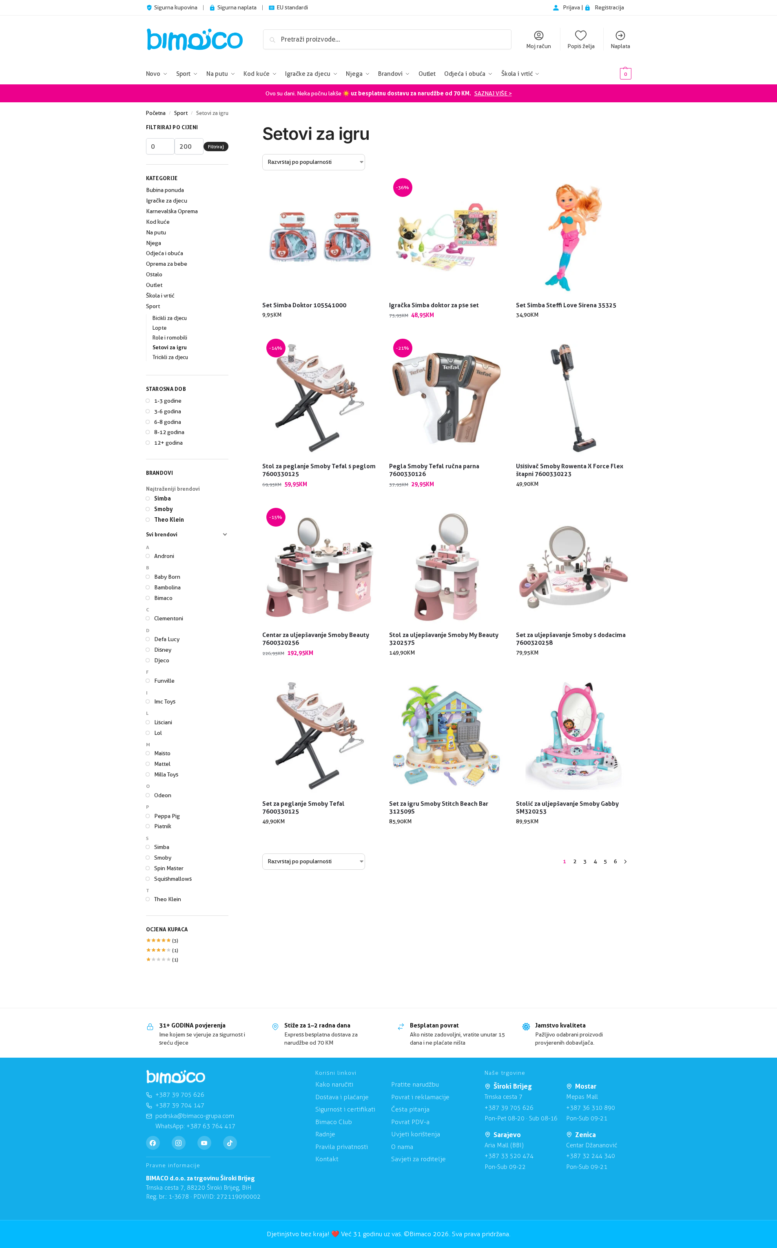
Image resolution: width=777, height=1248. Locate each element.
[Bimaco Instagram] (179, 1143)
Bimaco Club (333, 1122)
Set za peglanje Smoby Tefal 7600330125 (303, 808)
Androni (164, 556)
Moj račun (538, 46)
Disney (162, 649)
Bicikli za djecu (170, 318)
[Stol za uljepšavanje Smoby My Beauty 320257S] (446, 567)
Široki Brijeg (513, 1086)
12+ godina (168, 442)
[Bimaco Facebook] (153, 1143)
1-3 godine (168, 400)
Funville (164, 680)
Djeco (161, 660)
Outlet (154, 285)
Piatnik (162, 826)
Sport (181, 113)
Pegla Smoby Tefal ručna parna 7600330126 (434, 470)
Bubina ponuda (165, 190)
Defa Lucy (166, 639)
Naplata (620, 46)
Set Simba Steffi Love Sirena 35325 (566, 305)
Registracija (609, 7)
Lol (158, 733)
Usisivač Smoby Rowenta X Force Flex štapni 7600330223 (569, 470)
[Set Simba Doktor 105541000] (319, 237)
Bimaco (163, 598)
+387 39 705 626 (509, 1107)
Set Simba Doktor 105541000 (304, 305)
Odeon (162, 795)
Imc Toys (164, 701)
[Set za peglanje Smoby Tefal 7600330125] (319, 736)
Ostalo (154, 274)
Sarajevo (507, 1135)
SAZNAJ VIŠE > (493, 93)
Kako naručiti (334, 1084)
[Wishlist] (365, 192)
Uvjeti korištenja (415, 1134)
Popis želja (581, 46)
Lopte (159, 327)
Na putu (156, 232)
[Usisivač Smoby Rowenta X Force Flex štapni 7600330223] (573, 398)
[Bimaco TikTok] (230, 1143)
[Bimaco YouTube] (204, 1143)
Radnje (325, 1134)
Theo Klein (169, 519)
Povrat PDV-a (410, 1122)
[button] (613, 74)
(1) (162, 950)
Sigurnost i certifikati (345, 1109)
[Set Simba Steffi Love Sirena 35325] (573, 237)
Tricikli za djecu (170, 357)
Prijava (572, 7)
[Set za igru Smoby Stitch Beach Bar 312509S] (446, 736)
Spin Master (169, 868)
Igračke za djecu (166, 200)
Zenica (585, 1135)
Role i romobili (170, 337)
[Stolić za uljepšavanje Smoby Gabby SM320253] (573, 736)
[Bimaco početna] (176, 1077)
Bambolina (167, 587)
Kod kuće (158, 221)
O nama (402, 1147)
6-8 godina (167, 422)
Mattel (162, 764)
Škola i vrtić (160, 295)
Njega (153, 243)
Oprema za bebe (166, 263)
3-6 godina (167, 411)
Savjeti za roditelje (418, 1159)
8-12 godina (169, 432)
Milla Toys (166, 774)
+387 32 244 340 (590, 1156)
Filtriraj (216, 146)
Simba (162, 498)
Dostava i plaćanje (342, 1097)
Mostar (585, 1086)
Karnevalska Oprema (172, 211)
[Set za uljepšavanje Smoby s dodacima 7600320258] (573, 567)
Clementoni (168, 618)
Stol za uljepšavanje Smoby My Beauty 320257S (443, 639)
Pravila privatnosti (341, 1147)
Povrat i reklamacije (420, 1097)
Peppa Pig (167, 816)
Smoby (163, 508)
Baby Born (167, 576)
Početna (156, 113)
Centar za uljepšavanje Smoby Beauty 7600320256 (315, 639)
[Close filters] (230, 128)
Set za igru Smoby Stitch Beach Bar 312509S (438, 808)
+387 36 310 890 (590, 1107)
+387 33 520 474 (509, 1156)
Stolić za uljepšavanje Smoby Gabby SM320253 (567, 808)
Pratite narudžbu (415, 1084)
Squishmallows (173, 878)
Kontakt (327, 1159)
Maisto (162, 753)
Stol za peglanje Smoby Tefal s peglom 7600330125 (319, 470)
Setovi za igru (170, 347)
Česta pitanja (410, 1109)
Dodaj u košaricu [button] (319, 332)
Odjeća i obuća (164, 253)
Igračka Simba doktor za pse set (434, 305)
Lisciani (163, 722)
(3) (162, 940)
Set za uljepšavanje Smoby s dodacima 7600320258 (571, 639)
